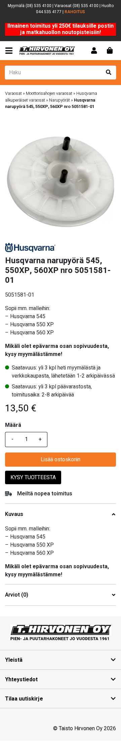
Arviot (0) (16, 595)
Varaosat (13, 93)
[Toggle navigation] (10, 50)
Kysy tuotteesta (33, 477)
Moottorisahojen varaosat (49, 93)
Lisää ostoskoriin (60, 460)
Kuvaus (14, 514)
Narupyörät (59, 100)
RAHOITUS (75, 12)
